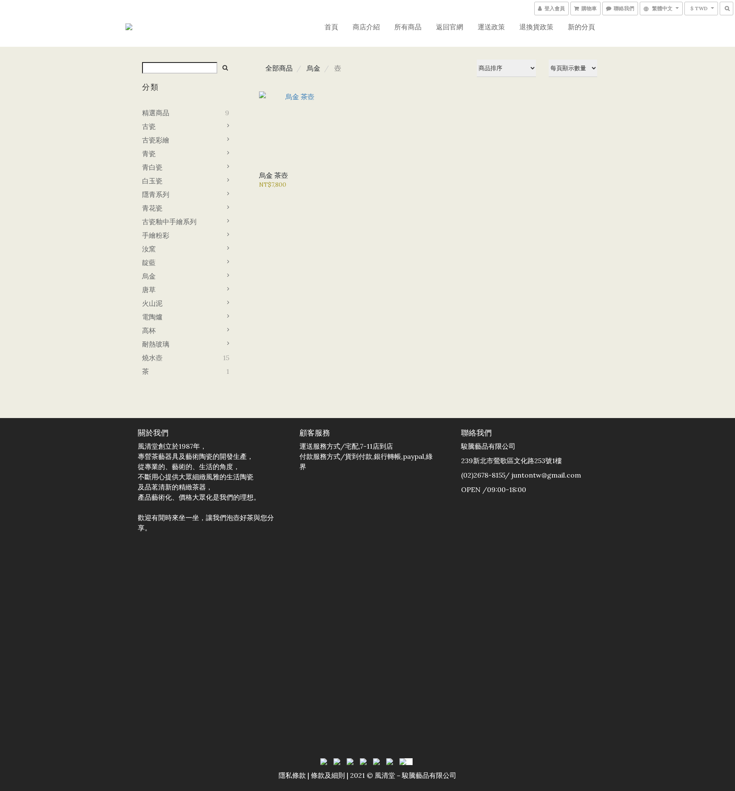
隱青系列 (155, 194)
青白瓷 (152, 167)
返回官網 (449, 27)
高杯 (149, 330)
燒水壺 (152, 357)
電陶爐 (152, 317)
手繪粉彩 (155, 235)
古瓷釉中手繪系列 (169, 221)
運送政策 (491, 27)
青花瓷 (152, 208)
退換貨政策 (536, 27)
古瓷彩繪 (155, 140)
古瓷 (149, 126)
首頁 (331, 27)
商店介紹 (366, 27)
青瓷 (149, 153)
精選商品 (155, 112)
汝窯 (149, 249)
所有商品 (408, 27)
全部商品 (279, 68)
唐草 (149, 289)
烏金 (149, 276)
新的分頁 (581, 27)
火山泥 (152, 303)
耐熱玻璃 (155, 344)
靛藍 (149, 262)
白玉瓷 (152, 180)
